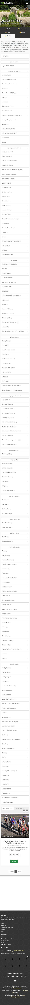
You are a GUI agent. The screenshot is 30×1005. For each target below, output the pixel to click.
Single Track (6, 595)
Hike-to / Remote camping (9, 160)
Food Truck (5, 537)
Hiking (4, 97)
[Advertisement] (15, 893)
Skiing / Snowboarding (8, 128)
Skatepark (5, 775)
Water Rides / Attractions (9, 699)
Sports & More (14, 459)
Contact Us (17, 988)
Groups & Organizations (7, 939)
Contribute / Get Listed (7, 927)
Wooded (5, 631)
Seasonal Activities (7, 254)
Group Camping (7, 156)
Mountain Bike (7, 111)
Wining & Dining (15, 533)
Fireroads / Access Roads (9, 577)
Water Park (5, 327)
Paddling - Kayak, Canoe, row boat (12, 115)
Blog (2, 931)
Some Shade (7, 622)
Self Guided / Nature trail (9, 591)
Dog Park (5, 345)
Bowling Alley (6, 672)
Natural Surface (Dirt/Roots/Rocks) (12, 649)
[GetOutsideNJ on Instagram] (25, 976)
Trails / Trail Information (14, 547)
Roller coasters (6, 694)
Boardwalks (6, 569)
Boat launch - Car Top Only (10, 721)
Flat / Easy (6, 555)
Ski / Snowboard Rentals (9, 444)
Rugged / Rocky (7, 586)
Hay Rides (5, 504)
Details (14, 861)
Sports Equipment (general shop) (11, 440)
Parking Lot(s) (6, 788)
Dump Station (6, 183)
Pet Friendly (6, 245)
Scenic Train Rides (7, 527)
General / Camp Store (8, 228)
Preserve (5, 376)
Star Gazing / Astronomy (9, 133)
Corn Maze (5, 500)
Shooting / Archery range (9, 770)
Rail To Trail (5, 381)
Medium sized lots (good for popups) (12, 169)
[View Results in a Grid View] (27, 811)
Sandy (4, 658)
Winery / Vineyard (7, 541)
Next (19, 871)
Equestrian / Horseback (9, 84)
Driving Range (6, 677)
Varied (5, 627)
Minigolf (5, 304)
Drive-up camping (7, 151)
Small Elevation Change (9, 564)
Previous (11, 871)
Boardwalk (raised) (8, 640)
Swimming (5, 137)
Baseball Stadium (7, 273)
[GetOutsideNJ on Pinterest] (13, 976)
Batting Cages (6, 668)
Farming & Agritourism (15, 496)
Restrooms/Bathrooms (9, 708)
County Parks (6, 341)
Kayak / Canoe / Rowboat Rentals (11, 431)
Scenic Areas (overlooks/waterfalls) (12, 390)
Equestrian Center (7, 286)
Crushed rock (6, 645)
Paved (4, 654)
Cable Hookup (6, 187)
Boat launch (6, 717)
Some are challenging (8, 600)
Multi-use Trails (6, 214)
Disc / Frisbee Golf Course (9, 730)
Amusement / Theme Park (9, 264)
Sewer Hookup (6, 201)
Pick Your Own (6, 509)
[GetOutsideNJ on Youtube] (21, 976)
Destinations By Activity (15, 71)
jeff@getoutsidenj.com (19, 950)
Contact (3, 929)
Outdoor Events (5, 940)
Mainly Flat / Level (8, 560)
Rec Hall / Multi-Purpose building (11, 241)
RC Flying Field (6, 762)
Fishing (5, 88)
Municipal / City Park (8, 367)
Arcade (4, 268)
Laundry (5, 232)
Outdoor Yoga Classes (8, 490)
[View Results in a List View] (24, 811)
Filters (6, 56)
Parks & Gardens (14, 337)
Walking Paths (6, 604)
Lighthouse (5, 300)
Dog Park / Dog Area (8, 726)
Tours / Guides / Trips (15, 519)
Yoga (4, 142)
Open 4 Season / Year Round (10, 219)
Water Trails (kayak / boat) (9, 609)
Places (2, 937)
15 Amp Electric (7, 192)
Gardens (5, 735)
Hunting (5, 102)
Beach (4, 712)
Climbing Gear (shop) (8, 417)
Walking (5, 124)
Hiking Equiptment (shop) (9, 422)
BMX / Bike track (7, 277)
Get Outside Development (17, 996)
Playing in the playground (9, 119)
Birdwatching (6, 75)
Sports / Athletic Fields (9, 685)
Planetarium (6, 793)
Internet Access (7, 210)
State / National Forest (8, 350)
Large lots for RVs (7, 165)
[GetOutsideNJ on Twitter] (8, 976)
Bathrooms (5, 223)
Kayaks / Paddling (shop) (9, 426)
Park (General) (6, 372)
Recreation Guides (6, 944)
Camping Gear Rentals (8, 413)
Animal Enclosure (8, 802)
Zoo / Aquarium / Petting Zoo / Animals (13, 331)
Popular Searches (15, 62)
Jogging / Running (7, 106)
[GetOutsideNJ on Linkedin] (15, 980)
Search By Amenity (14, 664)
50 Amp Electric (7, 196)
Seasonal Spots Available (9, 174)
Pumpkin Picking (7, 513)
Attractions (14, 260)
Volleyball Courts (7, 690)
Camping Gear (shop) (8, 408)
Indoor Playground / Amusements (11, 295)
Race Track (5, 766)
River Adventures (7, 523)
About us (3, 925)
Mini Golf (5, 681)
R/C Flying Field (7, 318)
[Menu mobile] (27, 2)
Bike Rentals (6, 399)
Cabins (4, 250)
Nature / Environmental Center (11, 739)
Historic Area (6, 363)
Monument (5, 784)
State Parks (5, 354)
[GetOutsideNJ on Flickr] (17, 976)
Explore (3, 942)
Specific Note (6, 636)
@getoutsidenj (21, 953)
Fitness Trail (6, 582)
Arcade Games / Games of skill (11, 703)
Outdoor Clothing (7, 435)
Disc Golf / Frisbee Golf (9, 79)
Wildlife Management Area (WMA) (11, 385)
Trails (4, 551)
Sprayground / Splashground (10, 322)
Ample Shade (7, 613)
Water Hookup (6, 205)
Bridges (5, 573)
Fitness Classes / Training (9, 93)
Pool (4, 236)
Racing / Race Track (8, 313)
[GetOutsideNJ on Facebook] (4, 976)
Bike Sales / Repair (7, 404)
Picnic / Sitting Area (8, 748)
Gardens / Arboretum (8, 358)
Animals (5, 744)
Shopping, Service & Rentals (14, 396)
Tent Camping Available (8, 178)
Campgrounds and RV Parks (15, 148)
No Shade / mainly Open (10, 618)
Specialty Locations (14, 450)
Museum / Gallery (7, 309)
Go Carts (5, 291)
